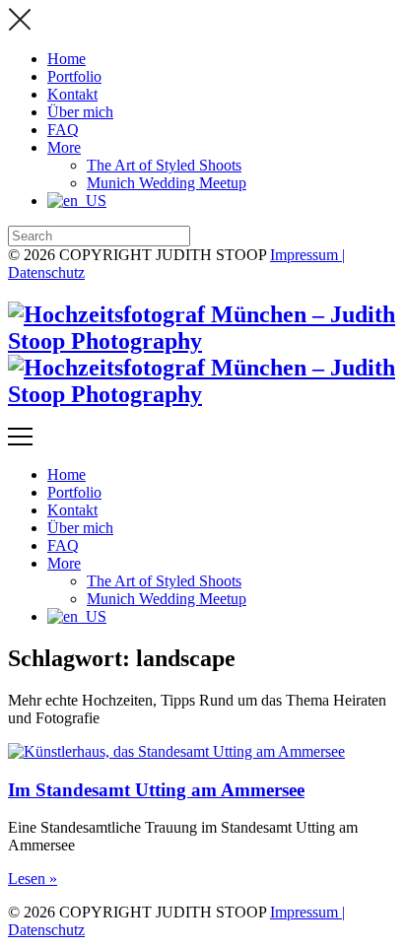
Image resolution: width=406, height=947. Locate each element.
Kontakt (72, 94)
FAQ (63, 129)
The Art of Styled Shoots (164, 165)
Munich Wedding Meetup (166, 182)
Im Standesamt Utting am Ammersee (156, 789)
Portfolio (74, 76)
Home (66, 58)
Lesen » (32, 878)
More (64, 147)
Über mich (80, 111)
